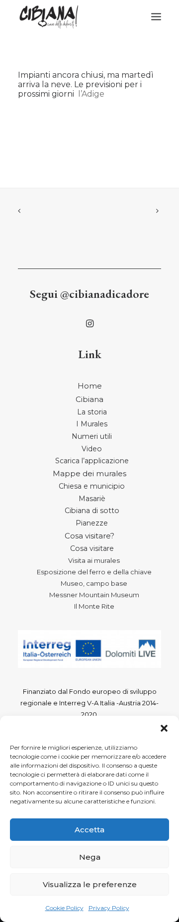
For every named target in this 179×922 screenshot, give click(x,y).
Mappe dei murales (89, 473)
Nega (89, 857)
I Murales (91, 423)
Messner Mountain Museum (94, 595)
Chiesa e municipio (92, 486)
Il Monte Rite (94, 606)
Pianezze (92, 523)
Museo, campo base (94, 583)
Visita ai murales (94, 560)
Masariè (92, 498)
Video (92, 448)
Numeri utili (92, 436)
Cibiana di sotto (92, 510)
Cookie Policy (64, 908)
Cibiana (89, 399)
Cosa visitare (92, 548)
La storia (92, 411)
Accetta (89, 829)
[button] (164, 728)
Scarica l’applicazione (92, 460)
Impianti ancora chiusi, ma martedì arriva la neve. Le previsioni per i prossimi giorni (86, 84)
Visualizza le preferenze (90, 884)
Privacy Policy (109, 908)
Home (90, 386)
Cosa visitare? (89, 535)
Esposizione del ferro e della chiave (94, 572)
